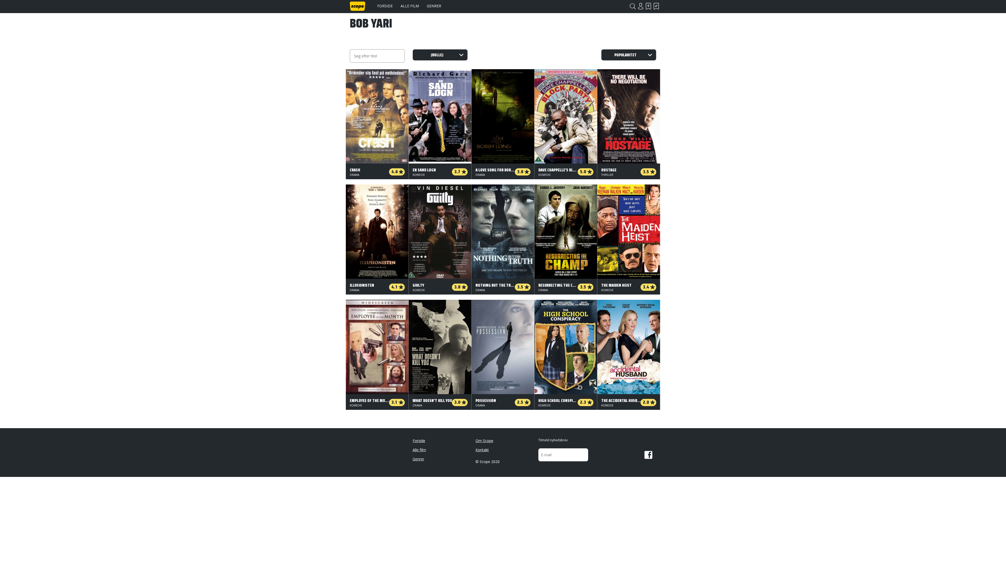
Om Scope (484, 440)
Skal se (648, 6)
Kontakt (482, 449)
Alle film (410, 5)
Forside (385, 5)
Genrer (434, 5)
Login (640, 6)
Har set (656, 6)
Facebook (648, 455)
